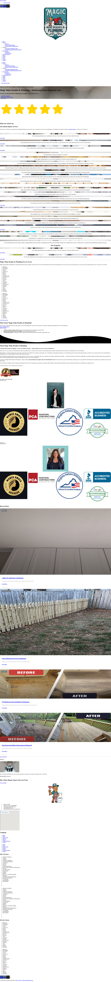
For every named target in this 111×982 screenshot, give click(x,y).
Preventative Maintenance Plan (11, 48)
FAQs (4, 57)
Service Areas (5, 50)
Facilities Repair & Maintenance (11, 46)
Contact (4, 60)
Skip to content (3, 0)
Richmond (7, 52)
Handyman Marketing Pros (27, 980)
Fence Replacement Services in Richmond (14, 658)
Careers (4, 59)
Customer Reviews (6, 54)
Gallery (4, 56)
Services (4, 42)
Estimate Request (72, 129)
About (4, 55)
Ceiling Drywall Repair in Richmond (12, 578)
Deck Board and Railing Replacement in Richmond (17, 745)
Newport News (8, 53)
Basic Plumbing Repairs (10, 45)
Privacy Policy (19, 980)
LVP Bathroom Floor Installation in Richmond (15, 702)
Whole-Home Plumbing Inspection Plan (13, 49)
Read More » (4, 584)
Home (4, 41)
